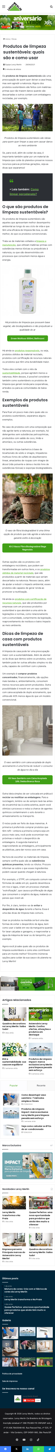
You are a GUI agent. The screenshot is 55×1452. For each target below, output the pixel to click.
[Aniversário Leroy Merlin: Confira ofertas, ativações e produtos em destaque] (41, 1014)
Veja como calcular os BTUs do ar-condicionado (36, 1128)
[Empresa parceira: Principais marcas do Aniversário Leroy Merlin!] (14, 1239)
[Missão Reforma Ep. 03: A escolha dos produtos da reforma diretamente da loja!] (28, 1362)
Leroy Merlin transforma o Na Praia (11, 1215)
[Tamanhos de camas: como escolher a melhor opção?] (10, 1348)
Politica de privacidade (12, 1373)
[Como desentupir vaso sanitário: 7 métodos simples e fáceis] (11, 1099)
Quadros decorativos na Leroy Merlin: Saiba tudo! (14, 1026)
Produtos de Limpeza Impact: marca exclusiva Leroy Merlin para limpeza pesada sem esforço (40, 1065)
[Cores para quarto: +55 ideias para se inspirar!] (45, 1346)
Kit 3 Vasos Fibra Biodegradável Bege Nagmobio (27, 548)
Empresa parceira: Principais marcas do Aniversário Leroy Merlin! (13, 1254)
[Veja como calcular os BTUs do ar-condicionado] (11, 1130)
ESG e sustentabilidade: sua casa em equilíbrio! (14, 1062)
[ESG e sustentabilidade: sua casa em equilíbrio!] (14, 1049)
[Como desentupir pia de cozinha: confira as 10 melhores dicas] (28, 1344)
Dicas (14, 39)
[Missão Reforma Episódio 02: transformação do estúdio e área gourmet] (45, 1362)
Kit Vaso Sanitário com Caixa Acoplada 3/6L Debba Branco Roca (27, 780)
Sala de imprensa (9, 1381)
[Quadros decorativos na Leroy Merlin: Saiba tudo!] (14, 1014)
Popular (14, 1085)
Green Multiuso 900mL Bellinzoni (27, 338)
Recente (41, 1085)
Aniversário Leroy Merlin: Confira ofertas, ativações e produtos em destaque (40, 1029)
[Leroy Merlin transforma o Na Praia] (14, 1202)
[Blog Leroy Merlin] (14, 6)
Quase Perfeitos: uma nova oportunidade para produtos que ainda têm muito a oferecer (40, 1218)
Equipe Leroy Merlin (13, 64)
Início (7, 39)
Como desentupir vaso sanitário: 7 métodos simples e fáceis (33, 1098)
